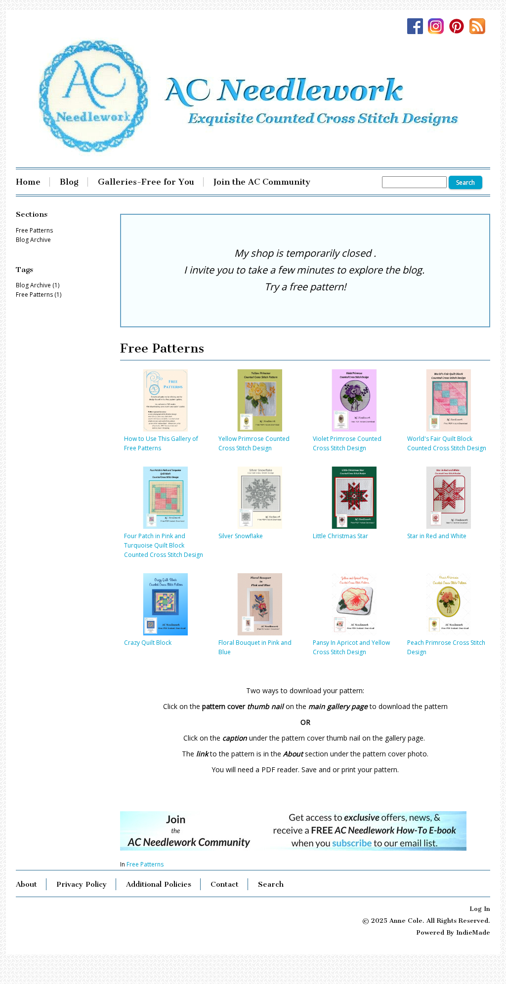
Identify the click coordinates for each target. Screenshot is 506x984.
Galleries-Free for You (146, 182)
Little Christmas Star (340, 536)
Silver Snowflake (240, 536)
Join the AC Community (261, 182)
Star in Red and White (436, 536)
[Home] (253, 97)
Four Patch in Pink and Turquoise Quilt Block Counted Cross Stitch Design (163, 545)
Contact (225, 884)
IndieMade (473, 932)
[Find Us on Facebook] (417, 27)
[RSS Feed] (479, 27)
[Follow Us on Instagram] (438, 27)
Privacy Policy (81, 884)
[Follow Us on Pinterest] (459, 27)
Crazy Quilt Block (147, 642)
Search (271, 884)
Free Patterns (145, 864)
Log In (479, 908)
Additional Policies (158, 884)
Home (28, 182)
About (26, 884)
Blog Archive (33, 240)
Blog (69, 182)
